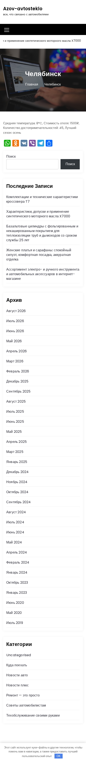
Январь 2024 (16, 572)
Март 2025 (14, 451)
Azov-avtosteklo (22, 8)
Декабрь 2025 (17, 381)
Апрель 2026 (16, 351)
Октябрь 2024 (17, 492)
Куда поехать (16, 665)
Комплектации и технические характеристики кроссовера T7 (42, 199)
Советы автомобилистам (26, 705)
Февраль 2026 (17, 371)
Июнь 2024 (15, 532)
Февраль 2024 (17, 562)
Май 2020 (14, 612)
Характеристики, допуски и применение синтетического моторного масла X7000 (38, 214)
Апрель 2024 (16, 552)
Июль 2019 (14, 622)
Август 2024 (16, 512)
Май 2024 (14, 542)
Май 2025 (14, 431)
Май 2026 (14, 341)
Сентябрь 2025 (18, 391)
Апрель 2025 (16, 441)
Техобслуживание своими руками (33, 715)
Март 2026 (14, 361)
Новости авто (17, 675)
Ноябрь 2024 (16, 482)
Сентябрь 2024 (18, 502)
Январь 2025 (16, 461)
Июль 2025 (15, 411)
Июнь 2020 (15, 602)
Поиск (11, 156)
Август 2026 (16, 311)
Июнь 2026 (15, 331)
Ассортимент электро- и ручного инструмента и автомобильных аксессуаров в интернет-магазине (42, 274)
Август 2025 (16, 401)
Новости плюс (17, 685)
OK (59, 756)
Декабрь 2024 (17, 471)
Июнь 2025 (15, 421)
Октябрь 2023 (17, 582)
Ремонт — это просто (23, 695)
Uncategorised (18, 655)
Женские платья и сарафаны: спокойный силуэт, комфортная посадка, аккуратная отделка (38, 255)
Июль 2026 (15, 321)
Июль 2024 (15, 522)
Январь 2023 (16, 592)
